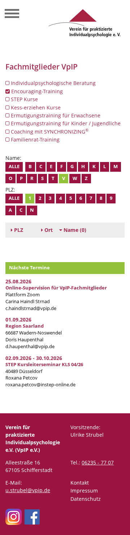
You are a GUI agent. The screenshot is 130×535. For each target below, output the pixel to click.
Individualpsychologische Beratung (52, 83)
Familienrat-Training (34, 139)
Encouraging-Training (36, 91)
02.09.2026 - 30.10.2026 (33, 358)
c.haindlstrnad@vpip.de (30, 308)
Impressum (84, 490)
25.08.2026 (18, 281)
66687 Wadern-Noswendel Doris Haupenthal (33, 333)
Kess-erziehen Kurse (35, 107)
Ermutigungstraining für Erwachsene (54, 115)
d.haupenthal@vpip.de (30, 346)
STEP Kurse (23, 99)
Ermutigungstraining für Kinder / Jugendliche (65, 123)
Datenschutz (85, 498)
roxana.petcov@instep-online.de (40, 385)
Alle (14, 166)
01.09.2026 (18, 319)
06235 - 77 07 (98, 462)
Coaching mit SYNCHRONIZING (48, 131)
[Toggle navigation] (12, 14)
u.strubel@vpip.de (27, 490)
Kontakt (79, 482)
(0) (75, 229)
